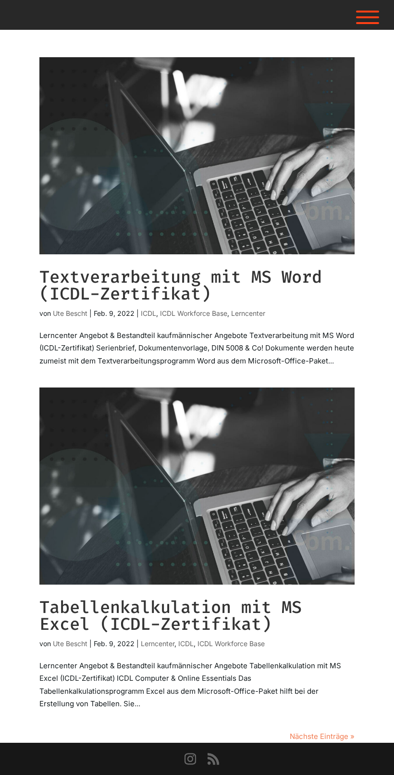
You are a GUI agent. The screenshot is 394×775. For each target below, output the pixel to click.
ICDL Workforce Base (193, 313)
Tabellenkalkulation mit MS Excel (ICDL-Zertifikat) (170, 615)
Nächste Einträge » (322, 736)
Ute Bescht (70, 313)
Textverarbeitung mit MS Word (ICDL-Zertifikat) (180, 285)
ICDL (148, 313)
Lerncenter (248, 313)
